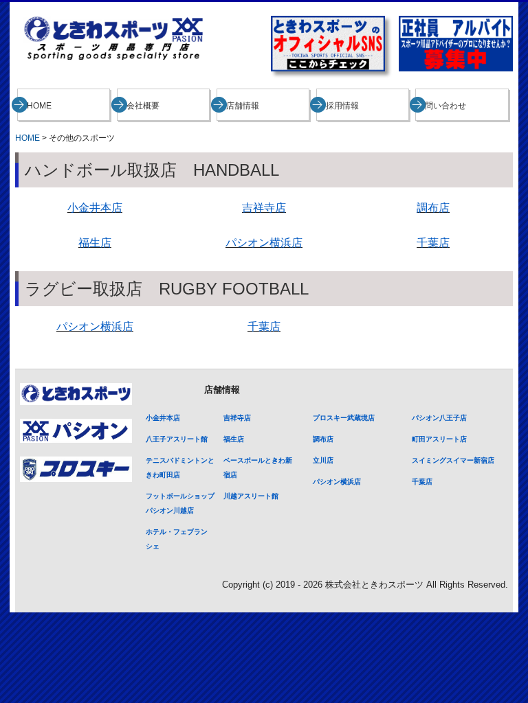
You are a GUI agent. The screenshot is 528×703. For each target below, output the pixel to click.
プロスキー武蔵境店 (344, 418)
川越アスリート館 (250, 496)
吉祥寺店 (237, 418)
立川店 (323, 460)
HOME (39, 106)
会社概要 (143, 106)
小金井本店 (163, 418)
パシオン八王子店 (439, 418)
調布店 (433, 208)
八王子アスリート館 (177, 439)
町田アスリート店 (439, 439)
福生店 (233, 439)
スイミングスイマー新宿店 (453, 460)
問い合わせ (445, 106)
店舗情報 (242, 106)
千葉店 (433, 243)
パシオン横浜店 (264, 243)
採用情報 (342, 106)
